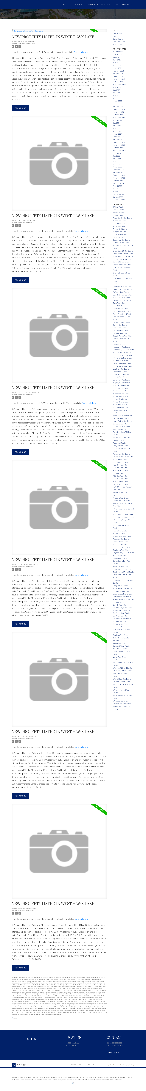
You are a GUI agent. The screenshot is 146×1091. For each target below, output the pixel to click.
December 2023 (119, 142)
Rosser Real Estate (97, 1001)
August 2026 (117, 54)
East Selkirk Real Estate (84, 983)
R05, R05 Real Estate (78, 995)
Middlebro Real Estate (93, 990)
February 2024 (118, 137)
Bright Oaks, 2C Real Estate (81, 979)
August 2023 (117, 153)
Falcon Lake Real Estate (44, 985)
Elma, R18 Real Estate (23, 985)
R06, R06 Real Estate (89, 995)
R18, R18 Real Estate (46, 997)
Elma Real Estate (119, 303)
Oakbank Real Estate (20, 994)
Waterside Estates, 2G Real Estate (83, 1010)
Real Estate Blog (119, 42)
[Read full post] (59, 32)
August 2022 (117, 186)
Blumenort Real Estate (51, 979)
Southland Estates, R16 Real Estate (50, 1005)
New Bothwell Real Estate (78, 992)
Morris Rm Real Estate (50, 992)
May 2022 (116, 189)
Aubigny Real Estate (120, 232)
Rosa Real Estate (54, 1001)
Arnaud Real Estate (94, 977)
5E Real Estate (37, 977)
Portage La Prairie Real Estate (19, 995)
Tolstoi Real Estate (16, 1010)
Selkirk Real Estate (61, 1003)
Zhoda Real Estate (57, 1014)
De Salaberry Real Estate (21, 983)
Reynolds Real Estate (87, 997)
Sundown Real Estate (81, 1008)
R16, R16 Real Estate (25, 997)
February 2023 (118, 170)
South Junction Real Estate (100, 1003)
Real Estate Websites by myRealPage (123, 1065)
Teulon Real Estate (102, 1008)
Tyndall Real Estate (37, 1010)
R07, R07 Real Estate (99, 995)
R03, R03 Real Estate (67, 995)
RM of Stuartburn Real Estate (33, 1001)
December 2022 (119, 175)
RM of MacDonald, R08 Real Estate (61, 999)
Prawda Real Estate (57, 995)
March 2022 (117, 192)
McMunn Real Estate (71, 990)
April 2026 (116, 65)
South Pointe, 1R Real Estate (19, 1005)
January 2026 (118, 73)
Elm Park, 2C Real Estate (96, 983)
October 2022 (118, 180)
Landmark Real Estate (87, 988)
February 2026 (118, 71)
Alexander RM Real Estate (55, 977)
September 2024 (119, 117)
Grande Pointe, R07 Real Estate (57, 986)
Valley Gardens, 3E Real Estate (50, 1010)
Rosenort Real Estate (87, 1001)
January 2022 (118, 197)
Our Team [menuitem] (105, 4)
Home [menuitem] (66, 4)
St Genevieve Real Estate (122, 594)
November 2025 (119, 79)
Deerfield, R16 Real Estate (34, 983)
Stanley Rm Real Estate (80, 1006)
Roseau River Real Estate (65, 1001)
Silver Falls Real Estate (87, 1003)
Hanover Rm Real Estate (122, 352)
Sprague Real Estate (64, 1005)
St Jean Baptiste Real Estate (34, 1006)
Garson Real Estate (95, 985)
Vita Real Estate (71, 1010)
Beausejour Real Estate (40, 979)
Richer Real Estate (97, 997)
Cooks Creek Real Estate (55, 981)
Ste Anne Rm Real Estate (21, 1008)
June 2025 (117, 93)
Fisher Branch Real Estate (57, 985)
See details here (81, 52)
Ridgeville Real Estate (17, 999)
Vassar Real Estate (62, 1010)
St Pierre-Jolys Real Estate (67, 1006)
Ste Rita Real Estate (32, 1008)
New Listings (117, 36)
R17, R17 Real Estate (36, 997)
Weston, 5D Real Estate (57, 1012)
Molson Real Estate (20, 992)
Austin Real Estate (19, 979)
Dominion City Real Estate (47, 983)
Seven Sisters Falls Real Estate (74, 1003)
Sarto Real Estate (52, 1003)
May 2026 (116, 63)
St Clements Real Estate (89, 1005)
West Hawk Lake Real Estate (26, 43)
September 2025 (119, 84)
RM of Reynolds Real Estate (77, 999)
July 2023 (116, 156)
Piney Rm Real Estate (98, 994)
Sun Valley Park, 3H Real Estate (67, 1008)
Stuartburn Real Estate (54, 1008)
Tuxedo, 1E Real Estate (27, 1010)
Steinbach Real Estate (43, 1008)
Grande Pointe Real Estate (43, 986)
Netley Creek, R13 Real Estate (64, 992)
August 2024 (117, 120)
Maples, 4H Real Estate (49, 990)
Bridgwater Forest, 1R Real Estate (65, 979)
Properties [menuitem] (77, 4)
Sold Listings (117, 44)
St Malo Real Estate (56, 1006)
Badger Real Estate (29, 979)
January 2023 (118, 172)
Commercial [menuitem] (93, 4)
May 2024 (116, 128)
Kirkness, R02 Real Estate (39, 988)
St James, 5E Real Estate (21, 1006)
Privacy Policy (108, 1065)
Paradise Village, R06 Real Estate (55, 994)
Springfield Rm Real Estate (76, 1005)
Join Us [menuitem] (116, 4)
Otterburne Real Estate (31, 994)
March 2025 (117, 101)
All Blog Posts (118, 33)
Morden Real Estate (30, 992)
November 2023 (119, 145)
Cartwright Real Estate (43, 981)
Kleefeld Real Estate (51, 988)
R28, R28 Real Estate (57, 997)
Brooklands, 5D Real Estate (18, 981)
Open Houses (118, 39)
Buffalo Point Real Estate (31, 981)
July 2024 (116, 123)
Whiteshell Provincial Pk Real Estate (72, 1012)
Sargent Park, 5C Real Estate (41, 1003)
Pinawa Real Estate (79, 994)
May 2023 (116, 161)
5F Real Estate (44, 977)
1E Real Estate (21, 977)
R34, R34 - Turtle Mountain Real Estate (72, 997)
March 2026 (117, 68)
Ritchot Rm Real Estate (28, 999)
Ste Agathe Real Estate (91, 1006)
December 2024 (119, 109)
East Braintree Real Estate (71, 983)
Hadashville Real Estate (81, 986)
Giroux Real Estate (120, 328)
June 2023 (117, 159)
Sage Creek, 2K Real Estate (123, 547)
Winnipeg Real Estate (23, 1014)
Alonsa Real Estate (66, 977)
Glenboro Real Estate (31, 986)
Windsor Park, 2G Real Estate (88, 1012)
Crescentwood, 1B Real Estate (84, 981)
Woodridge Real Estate (46, 1014)
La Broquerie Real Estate (62, 988)
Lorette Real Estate (27, 990)
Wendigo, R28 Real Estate (98, 1010)
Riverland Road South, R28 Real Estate (43, 999)
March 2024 (117, 134)
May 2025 (116, 95)
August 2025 (117, 87)
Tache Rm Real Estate (92, 1008)
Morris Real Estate (40, 992)
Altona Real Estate (75, 977)
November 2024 (119, 112)
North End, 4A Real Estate (122, 421)
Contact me (114, 1052)
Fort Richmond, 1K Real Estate (71, 985)
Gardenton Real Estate (84, 985)
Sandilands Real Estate (28, 1003)
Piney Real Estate (88, 994)
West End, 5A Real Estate (18, 1012)
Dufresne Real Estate (59, 983)
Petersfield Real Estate (68, 994)
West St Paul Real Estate (45, 1012)
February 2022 (118, 194)
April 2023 (116, 164)
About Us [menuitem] (126, 4)
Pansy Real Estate (42, 994)
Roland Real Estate (45, 1001)
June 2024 (117, 126)
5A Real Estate (29, 977)
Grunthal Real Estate (70, 986)
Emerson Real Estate (33, 985)
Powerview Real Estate (31, 995)
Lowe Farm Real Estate (37, 990)
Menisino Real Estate (82, 990)
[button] (28, 1039)
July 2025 (116, 90)
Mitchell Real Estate (120, 396)
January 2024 (118, 139)
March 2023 (117, 167)
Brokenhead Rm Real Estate (95, 979)
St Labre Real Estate (46, 1006)
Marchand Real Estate (60, 990)
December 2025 (119, 76)
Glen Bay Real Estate (20, 986)
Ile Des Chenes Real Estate (25, 988)
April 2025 (116, 98)
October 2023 (118, 148)
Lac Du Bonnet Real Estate (75, 988)
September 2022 (119, 183)
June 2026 (117, 60)
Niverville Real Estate (90, 992)
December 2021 (119, 200)
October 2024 (118, 115)
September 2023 (119, 150)
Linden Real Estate (97, 988)
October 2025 (118, 82)
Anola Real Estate (84, 977)
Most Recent (118, 51)
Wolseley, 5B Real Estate (35, 1014)
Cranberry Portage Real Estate (69, 981)
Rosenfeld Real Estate (76, 1001)
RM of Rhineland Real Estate (91, 999)
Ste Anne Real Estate (120, 616)
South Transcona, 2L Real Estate (34, 1005)
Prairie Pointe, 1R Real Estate (45, 995)
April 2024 (116, 131)
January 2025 (118, 106)
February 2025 (118, 104)
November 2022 (119, 178)
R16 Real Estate (15, 997)
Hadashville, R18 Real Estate (94, 986)
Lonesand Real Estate (17, 990)
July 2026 (116, 57)
